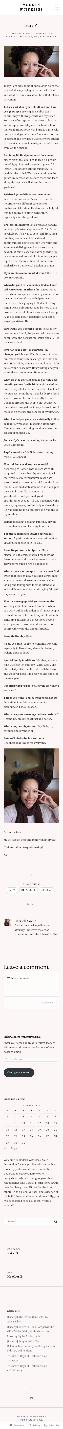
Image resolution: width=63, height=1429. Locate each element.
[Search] (31, 1221)
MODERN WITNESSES (31, 7)
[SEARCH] (55, 1221)
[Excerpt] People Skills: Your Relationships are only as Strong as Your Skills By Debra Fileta (31, 1346)
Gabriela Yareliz (25, 921)
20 (47, 1129)
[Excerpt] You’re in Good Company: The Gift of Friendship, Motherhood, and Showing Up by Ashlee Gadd (30, 1331)
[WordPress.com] (31, 1398)
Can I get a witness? (19, 1072)
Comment (47, 1002)
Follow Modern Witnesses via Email (22, 1036)
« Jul (6, 1148)
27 (47, 1136)
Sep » (14, 1148)
